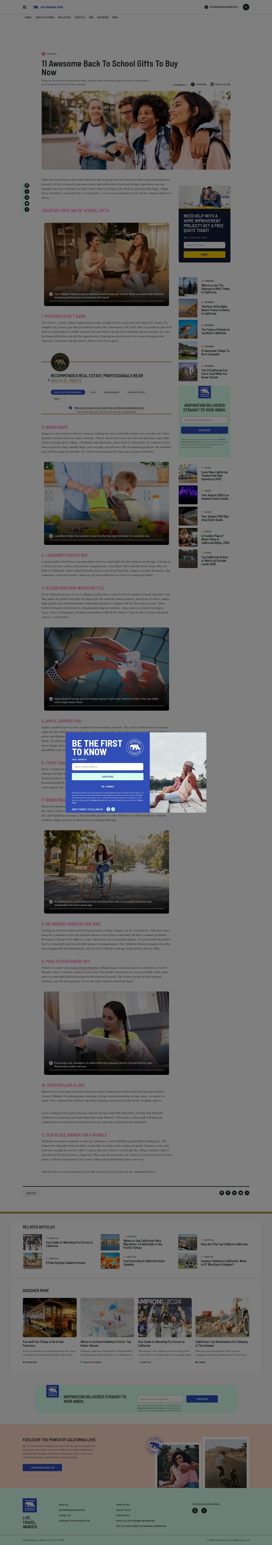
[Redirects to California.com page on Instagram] (108, 809)
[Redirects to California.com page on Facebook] (113, 809)
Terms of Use (96, 800)
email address (79, 759)
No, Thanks (108, 786)
